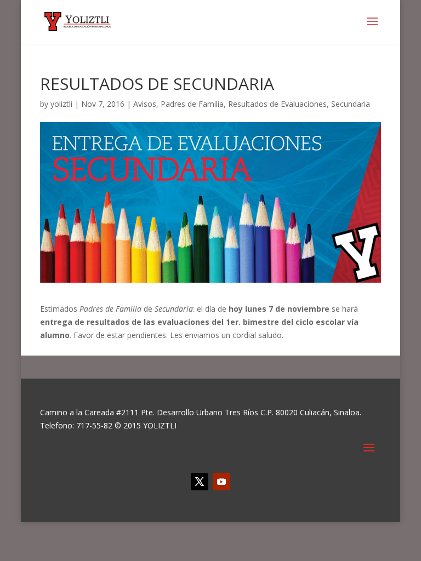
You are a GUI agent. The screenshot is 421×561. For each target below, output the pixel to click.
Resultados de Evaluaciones (277, 104)
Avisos (144, 104)
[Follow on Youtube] (221, 481)
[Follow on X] (199, 481)
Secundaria (350, 104)
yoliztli (61, 104)
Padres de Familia (192, 104)
